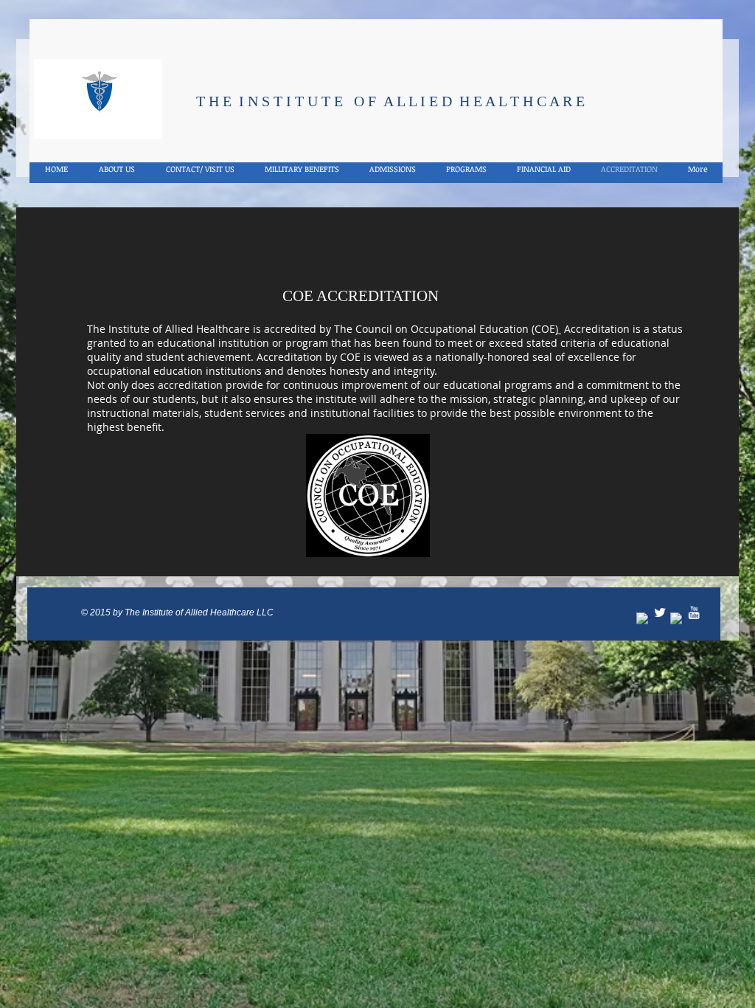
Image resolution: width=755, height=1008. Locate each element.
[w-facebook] (643, 619)
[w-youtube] (693, 612)
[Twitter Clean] (660, 612)
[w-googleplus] (676, 619)
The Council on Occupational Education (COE (444, 329)
